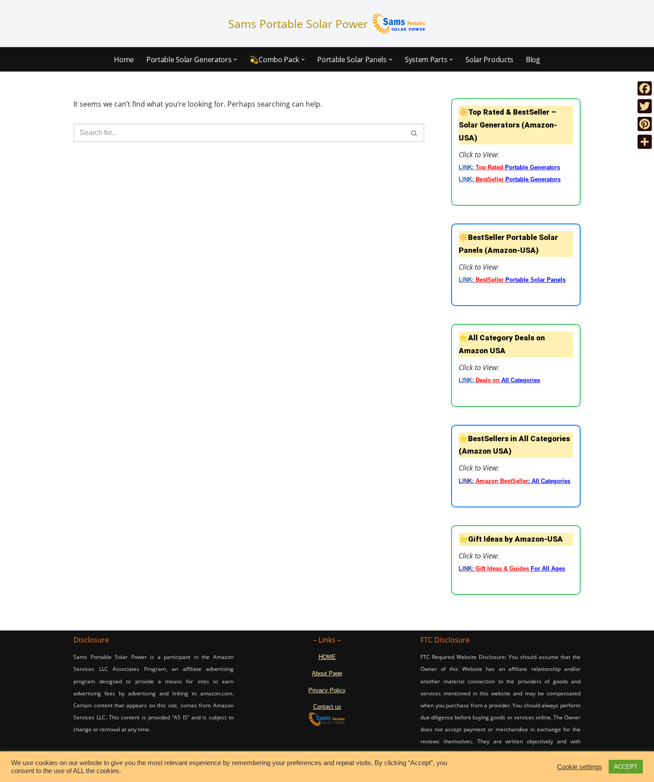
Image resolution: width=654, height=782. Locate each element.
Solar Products (489, 59)
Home (124, 59)
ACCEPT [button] (626, 766)
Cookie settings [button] (579, 766)
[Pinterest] (645, 124)
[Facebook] (645, 88)
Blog (533, 59)
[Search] (414, 133)
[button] (235, 59)
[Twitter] (645, 106)
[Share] (645, 142)
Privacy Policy (327, 690)
